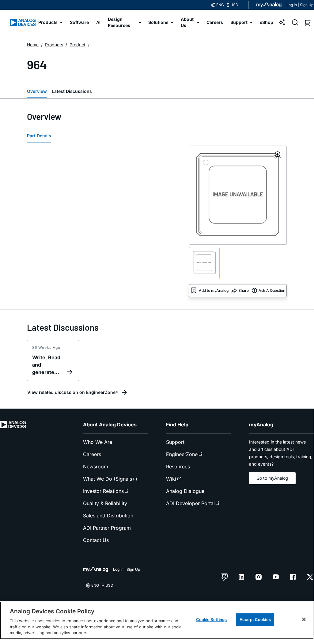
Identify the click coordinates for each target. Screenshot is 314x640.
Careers (92, 454)
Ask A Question (272, 290)
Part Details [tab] (39, 135)
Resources (178, 466)
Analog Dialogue (185, 491)
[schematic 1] (204, 263)
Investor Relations (103, 491)
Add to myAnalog (214, 290)
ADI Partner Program (107, 528)
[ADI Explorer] (282, 22)
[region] (157, 620)
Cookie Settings (211, 619)
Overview (37, 91)
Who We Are (97, 442)
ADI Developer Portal (190, 503)
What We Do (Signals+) (110, 479)
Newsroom (95, 466)
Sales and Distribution (108, 515)
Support (175, 442)
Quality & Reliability (105, 503)
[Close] (304, 619)
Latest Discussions (72, 91)
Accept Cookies (255, 619)
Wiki (171, 479)
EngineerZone (182, 454)
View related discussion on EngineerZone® (72, 392)
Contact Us (96, 540)
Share (243, 290)
